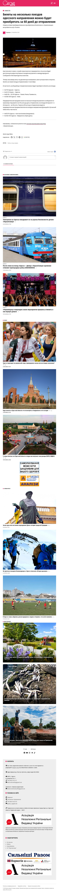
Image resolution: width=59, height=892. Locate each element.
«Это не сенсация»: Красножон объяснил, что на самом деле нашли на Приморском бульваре (28, 741)
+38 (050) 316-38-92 (12, 801)
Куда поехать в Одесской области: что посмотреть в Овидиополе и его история (25, 410)
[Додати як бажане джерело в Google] (27, 137)
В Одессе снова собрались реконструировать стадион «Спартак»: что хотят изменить (27, 617)
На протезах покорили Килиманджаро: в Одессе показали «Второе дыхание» (25, 571)
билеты (9, 143)
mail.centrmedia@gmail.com (14, 782)
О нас (25, 749)
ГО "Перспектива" (11, 848)
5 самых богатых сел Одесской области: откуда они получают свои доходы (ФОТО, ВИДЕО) (29, 456)
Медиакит (10, 797)
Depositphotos (10, 846)
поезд (12, 143)
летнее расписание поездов (36, 123)
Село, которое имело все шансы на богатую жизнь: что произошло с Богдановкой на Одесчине (28, 658)
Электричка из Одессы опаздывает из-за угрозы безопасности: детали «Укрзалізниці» (28, 221)
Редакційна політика (22, 886)
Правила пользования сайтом (34, 886)
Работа (8, 844)
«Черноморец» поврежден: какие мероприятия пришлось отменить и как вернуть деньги (28, 311)
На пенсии (10, 842)
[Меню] (54, 3)
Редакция (8, 32)
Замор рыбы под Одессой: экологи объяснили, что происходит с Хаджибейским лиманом (27, 699)
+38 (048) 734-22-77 (12, 780)
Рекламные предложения (14, 799)
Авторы (33, 749)
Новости (7, 11)
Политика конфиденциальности (9, 886)
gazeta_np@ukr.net (12, 803)
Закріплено (52, 3)
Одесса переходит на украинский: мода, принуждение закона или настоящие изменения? (29, 363)
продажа (16, 143)
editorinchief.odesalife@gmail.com (16, 789)
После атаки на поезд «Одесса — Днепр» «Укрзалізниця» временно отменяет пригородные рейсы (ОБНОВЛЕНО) (27, 267)
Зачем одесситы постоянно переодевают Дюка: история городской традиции (25, 525)
